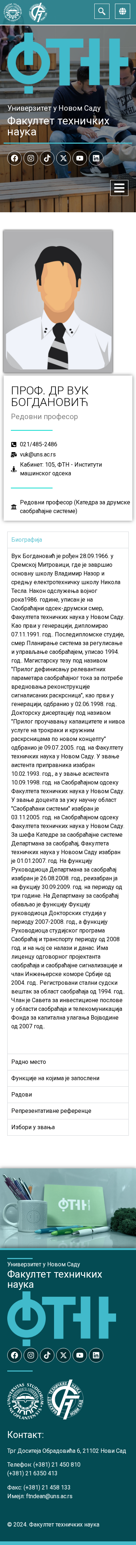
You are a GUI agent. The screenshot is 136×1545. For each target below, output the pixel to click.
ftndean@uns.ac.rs (49, 1496)
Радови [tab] (21, 1094)
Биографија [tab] (26, 539)
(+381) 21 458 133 (47, 1487)
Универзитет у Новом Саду (53, 108)
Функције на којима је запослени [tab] (55, 1078)
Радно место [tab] (28, 1061)
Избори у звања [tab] (33, 1127)
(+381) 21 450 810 (57, 1464)
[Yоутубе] (80, 158)
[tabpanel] (68, 801)
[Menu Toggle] (119, 188)
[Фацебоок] (14, 158)
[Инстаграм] (31, 158)
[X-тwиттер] (63, 158)
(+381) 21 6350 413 (32, 1473)
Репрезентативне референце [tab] (51, 1110)
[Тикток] (47, 158)
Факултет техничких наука (58, 126)
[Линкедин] (96, 158)
